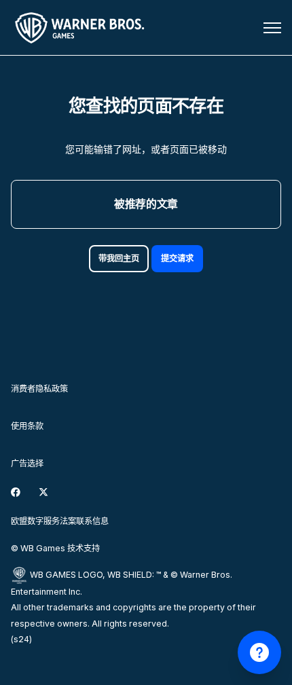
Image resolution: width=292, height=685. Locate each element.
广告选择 (27, 463)
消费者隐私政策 (39, 389)
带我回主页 (118, 258)
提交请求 (177, 258)
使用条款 (27, 426)
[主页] (82, 27)
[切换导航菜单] (272, 27)
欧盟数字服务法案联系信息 (60, 521)
